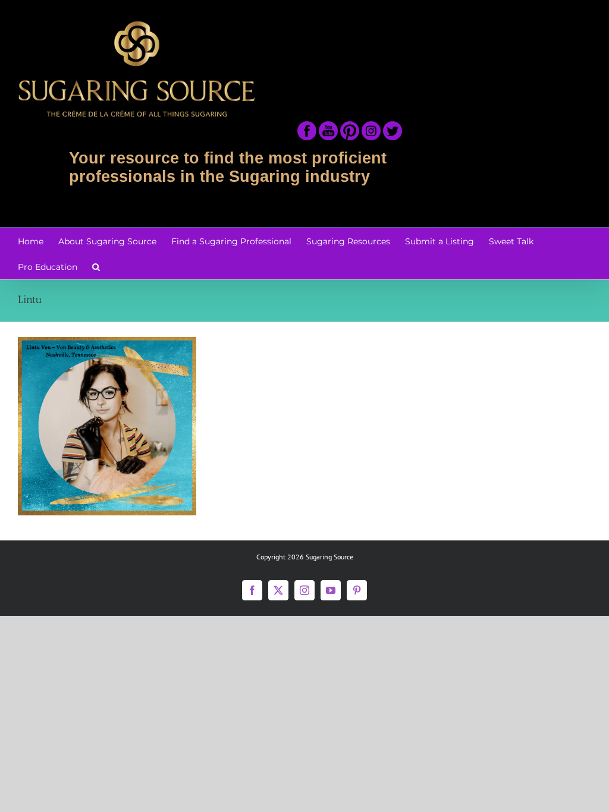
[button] (96, 266)
